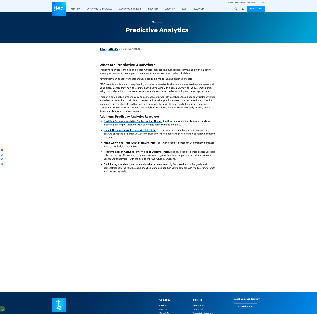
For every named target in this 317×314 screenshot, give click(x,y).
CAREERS (261, 2)
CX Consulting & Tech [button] (130, 9)
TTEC (102, 48)
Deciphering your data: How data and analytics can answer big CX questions (146, 164)
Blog (184, 9)
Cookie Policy (198, 309)
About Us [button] (170, 9)
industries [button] (153, 9)
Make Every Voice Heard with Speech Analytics (129, 142)
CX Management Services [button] (99, 9)
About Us (163, 309)
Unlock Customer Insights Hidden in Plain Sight (130, 130)
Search (235, 9)
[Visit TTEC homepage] (59, 304)
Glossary (113, 48)
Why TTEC (75, 9)
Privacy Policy (199, 305)
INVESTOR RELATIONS (236, 2)
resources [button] (198, 9)
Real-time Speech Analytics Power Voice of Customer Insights (138, 151)
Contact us (256, 9)
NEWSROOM (251, 2)
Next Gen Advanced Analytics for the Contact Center (132, 121)
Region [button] (243, 9)
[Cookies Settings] (2, 309)
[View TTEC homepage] (59, 9)
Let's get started (245, 306)
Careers (162, 305)
